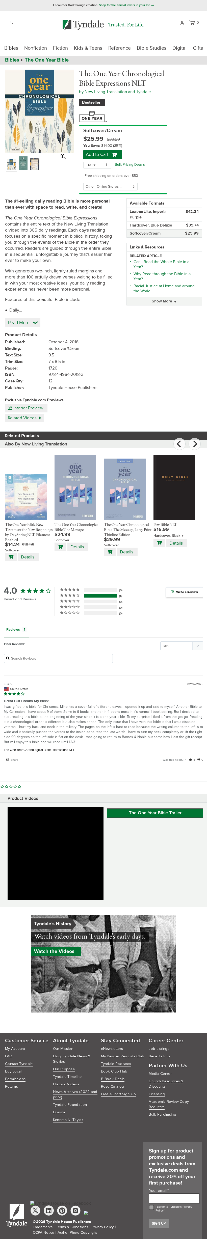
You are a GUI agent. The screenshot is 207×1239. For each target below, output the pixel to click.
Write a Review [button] (187, 592)
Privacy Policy (102, 1227)
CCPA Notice (43, 1232)
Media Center (160, 1073)
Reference (119, 48)
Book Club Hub (114, 1071)
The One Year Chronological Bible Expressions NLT (39, 750)
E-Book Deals (113, 1079)
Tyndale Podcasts (116, 1063)
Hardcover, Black (166, 535)
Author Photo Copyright (77, 1232)
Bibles (11, 48)
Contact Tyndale (19, 1063)
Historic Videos (66, 1084)
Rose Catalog (112, 1086)
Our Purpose (64, 1069)
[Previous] (179, 444)
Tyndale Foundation (70, 1104)
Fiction (60, 48)
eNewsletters (112, 1048)
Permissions (15, 1079)
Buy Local (13, 1071)
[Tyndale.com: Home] (103, 25)
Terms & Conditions (72, 1227)
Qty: (92, 165)
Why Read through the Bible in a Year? (162, 276)
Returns (11, 1086)
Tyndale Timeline (67, 1076)
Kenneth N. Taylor (68, 1119)
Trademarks (43, 1227)
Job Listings (159, 1048)
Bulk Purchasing (162, 1114)
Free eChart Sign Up (118, 1094)
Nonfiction (35, 48)
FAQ (8, 1056)
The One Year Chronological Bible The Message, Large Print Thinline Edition (127, 530)
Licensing (157, 1094)
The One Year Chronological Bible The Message (77, 527)
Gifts (198, 48)
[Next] (195, 444)
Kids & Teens (88, 48)
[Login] (182, 22)
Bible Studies (151, 48)
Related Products (22, 435)
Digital (179, 48)
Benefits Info (159, 1056)
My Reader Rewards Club (122, 1056)
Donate (59, 1112)
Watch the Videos (54, 951)
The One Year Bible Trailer (155, 812)
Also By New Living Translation (36, 444)
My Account (15, 1048)
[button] (192, 760)
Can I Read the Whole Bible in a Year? (161, 264)
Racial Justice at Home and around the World (164, 289)
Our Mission (63, 1048)
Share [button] (14, 760)
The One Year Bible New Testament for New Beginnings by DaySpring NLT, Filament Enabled (29, 532)
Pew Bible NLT (165, 525)
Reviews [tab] (13, 629)
